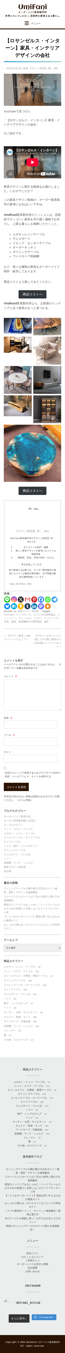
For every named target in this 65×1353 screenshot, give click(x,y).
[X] (21, 599)
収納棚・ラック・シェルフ (18, 862)
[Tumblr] (27, 606)
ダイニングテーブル (15, 850)
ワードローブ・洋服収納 (17, 1021)
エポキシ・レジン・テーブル (19, 833)
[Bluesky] (7, 606)
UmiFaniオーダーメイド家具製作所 (43, 1342)
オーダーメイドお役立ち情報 (32, 1264)
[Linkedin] (34, 606)
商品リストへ (32, 294)
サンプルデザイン (13, 825)
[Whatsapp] (48, 599)
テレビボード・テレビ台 (17, 854)
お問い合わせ (32, 1271)
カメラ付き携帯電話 (43, 614)
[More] (48, 606)
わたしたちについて (33, 1256)
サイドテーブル (12, 841)
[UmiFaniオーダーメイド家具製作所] (32, 10)
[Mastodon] (41, 606)
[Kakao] (21, 606)
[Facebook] (41, 599)
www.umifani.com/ (21, 583)
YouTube (9, 614)
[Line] (7, 599)
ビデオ (37, 618)
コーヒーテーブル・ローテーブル (22, 837)
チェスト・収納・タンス (17, 1016)
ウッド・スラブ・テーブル (18, 829)
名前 (8, 717)
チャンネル (25, 618)
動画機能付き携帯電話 (29, 621)
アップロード (23, 614)
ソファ (7, 998)
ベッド (7, 858)
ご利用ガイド (32, 1260)
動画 (13, 621)
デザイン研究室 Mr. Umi (44, 68)
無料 (46, 621)
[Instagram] (14, 599)
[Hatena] (14, 606)
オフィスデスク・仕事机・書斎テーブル (25, 975)
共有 (6, 621)
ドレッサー (10, 1030)
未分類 (7, 871)
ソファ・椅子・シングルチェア (21, 846)
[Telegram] (54, 599)
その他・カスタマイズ (16, 1039)
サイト (7, 752)
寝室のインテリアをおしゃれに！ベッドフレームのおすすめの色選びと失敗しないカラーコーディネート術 (32, 908)
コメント (10, 676)
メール (9, 735)
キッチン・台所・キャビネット (21, 1012)
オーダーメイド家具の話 (17, 816)
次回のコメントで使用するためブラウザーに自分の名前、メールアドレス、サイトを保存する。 (32, 774)
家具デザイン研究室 (28, 611)
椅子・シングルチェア (16, 1003)
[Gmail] (27, 599)
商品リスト (33, 1253)
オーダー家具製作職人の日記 (19, 820)
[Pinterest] (34, 599)
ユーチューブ (51, 618)
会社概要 (32, 1267)
